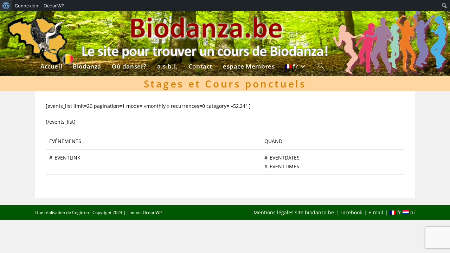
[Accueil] (51, 23)
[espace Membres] (249, 23)
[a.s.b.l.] (167, 23)
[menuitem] (6, 5)
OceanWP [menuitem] (54, 5)
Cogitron (80, 212)
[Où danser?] (129, 23)
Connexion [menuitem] (26, 5)
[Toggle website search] (321, 23)
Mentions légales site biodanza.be (293, 212)
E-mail (375, 212)
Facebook (351, 212)
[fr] (296, 23)
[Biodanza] (87, 23)
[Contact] (200, 23)
